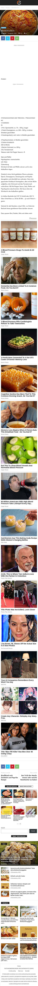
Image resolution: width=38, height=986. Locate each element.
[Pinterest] (12, 38)
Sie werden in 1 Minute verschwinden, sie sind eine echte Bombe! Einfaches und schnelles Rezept (18, 859)
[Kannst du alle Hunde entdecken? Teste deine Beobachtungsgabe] (5, 870)
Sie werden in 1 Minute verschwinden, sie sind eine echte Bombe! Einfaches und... (9, 920)
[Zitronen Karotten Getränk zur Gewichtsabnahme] (6, 810)
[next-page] (20, 824)
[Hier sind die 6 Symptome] (31, 793)
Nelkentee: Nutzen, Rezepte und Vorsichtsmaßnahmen (20, 885)
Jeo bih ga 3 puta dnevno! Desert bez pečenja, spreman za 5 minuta (18, 800)
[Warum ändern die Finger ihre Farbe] (31, 810)
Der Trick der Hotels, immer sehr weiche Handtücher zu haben (28, 777)
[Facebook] (3, 38)
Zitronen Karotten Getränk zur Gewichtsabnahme (6, 817)
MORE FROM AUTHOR (26, 786)
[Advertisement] (19, 61)
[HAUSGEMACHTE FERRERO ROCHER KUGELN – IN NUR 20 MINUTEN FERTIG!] (28, 948)
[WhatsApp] (17, 38)
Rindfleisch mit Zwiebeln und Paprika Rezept (9, 777)
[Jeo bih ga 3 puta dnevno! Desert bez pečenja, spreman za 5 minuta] (19, 793)
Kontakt (27, 971)
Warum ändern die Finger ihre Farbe (31, 816)
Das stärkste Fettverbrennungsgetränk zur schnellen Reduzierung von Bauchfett (19, 818)
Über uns (20, 971)
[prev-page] (18, 824)
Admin (4, 33)
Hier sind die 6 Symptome (29, 799)
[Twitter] (8, 38)
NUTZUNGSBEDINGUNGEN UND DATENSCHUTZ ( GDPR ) (19, 968)
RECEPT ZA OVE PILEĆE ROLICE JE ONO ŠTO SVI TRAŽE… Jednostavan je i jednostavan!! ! (6, 801)
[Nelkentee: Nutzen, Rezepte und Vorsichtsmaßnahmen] (5, 886)
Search (3, 828)
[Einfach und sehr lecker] (5, 878)
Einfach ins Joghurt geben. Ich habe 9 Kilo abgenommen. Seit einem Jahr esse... (9, 958)
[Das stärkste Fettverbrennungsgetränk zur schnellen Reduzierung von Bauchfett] (19, 810)
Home (2, 7)
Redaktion (4, 864)
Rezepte (8, 7)
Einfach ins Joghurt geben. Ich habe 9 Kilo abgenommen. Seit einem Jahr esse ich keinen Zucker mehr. (23, 893)
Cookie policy (12, 971)
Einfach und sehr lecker (18, 876)
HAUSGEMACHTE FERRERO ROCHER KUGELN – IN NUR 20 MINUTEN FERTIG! (28, 957)
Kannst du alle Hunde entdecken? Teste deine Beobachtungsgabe (23, 869)
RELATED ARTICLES (12, 786)
